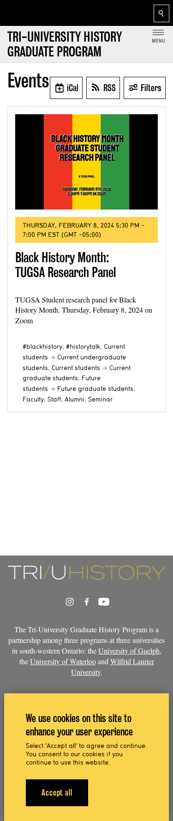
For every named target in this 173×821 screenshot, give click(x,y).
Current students (76, 367)
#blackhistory (42, 346)
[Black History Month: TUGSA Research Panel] (86, 162)
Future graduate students (95, 388)
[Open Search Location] (161, 13)
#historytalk (83, 346)
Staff (54, 399)
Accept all (57, 792)
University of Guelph (129, 650)
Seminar (100, 399)
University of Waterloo (63, 661)
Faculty (33, 399)
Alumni (74, 399)
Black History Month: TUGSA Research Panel (65, 264)
